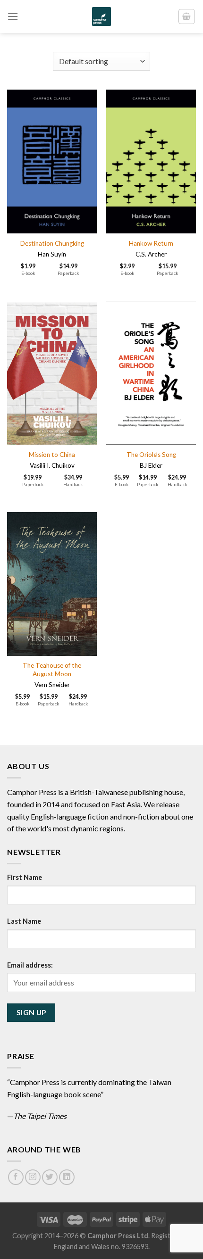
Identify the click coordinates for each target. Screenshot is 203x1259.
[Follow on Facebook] (16, 1177)
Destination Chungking (52, 243)
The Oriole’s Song (151, 454)
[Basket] (186, 16)
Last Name (24, 921)
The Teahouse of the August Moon (52, 670)
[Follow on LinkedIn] (67, 1177)
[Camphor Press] (101, 16)
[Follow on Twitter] (50, 1177)
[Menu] (12, 16)
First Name (24, 877)
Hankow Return (151, 243)
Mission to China (52, 454)
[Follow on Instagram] (33, 1177)
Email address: (30, 965)
